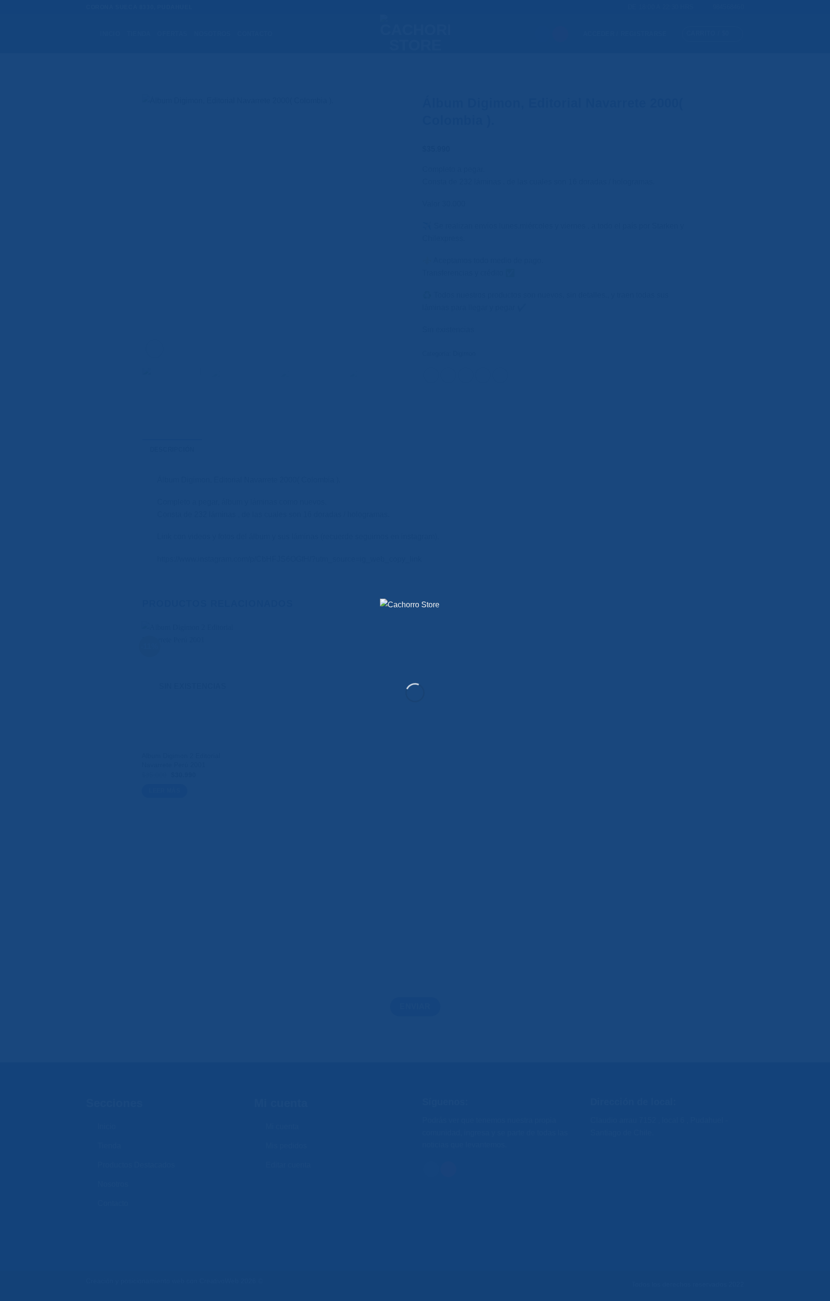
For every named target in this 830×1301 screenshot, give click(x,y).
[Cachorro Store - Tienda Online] (415, 634)
